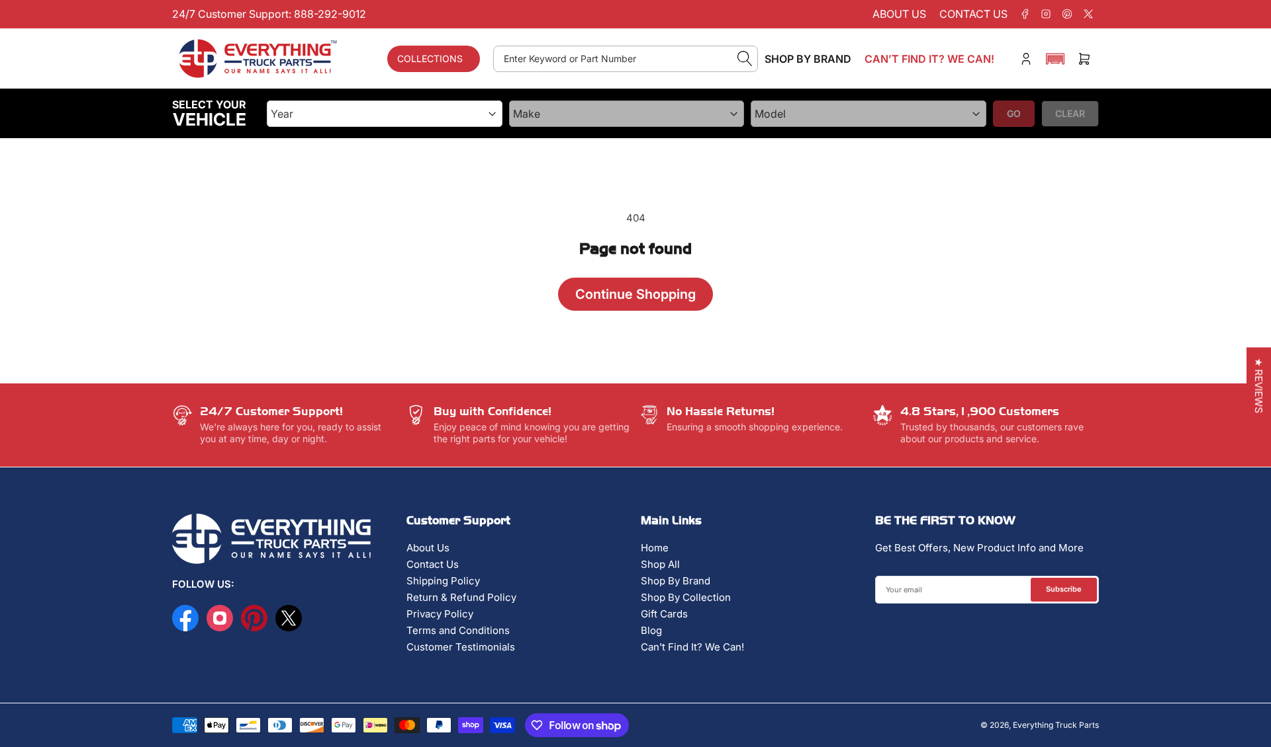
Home (655, 547)
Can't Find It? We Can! (692, 647)
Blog (651, 630)
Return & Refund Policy (461, 597)
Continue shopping (635, 294)
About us (899, 13)
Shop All (660, 564)
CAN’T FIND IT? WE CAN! (929, 58)
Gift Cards (664, 614)
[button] (1055, 59)
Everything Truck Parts (1056, 725)
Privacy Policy (439, 614)
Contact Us (432, 564)
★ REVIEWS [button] (1258, 386)
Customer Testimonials (460, 647)
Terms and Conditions (458, 630)
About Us (427, 547)
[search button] (745, 59)
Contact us (973, 13)
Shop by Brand (808, 58)
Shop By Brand (675, 580)
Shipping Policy (443, 580)
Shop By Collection (686, 597)
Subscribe (1064, 589)
